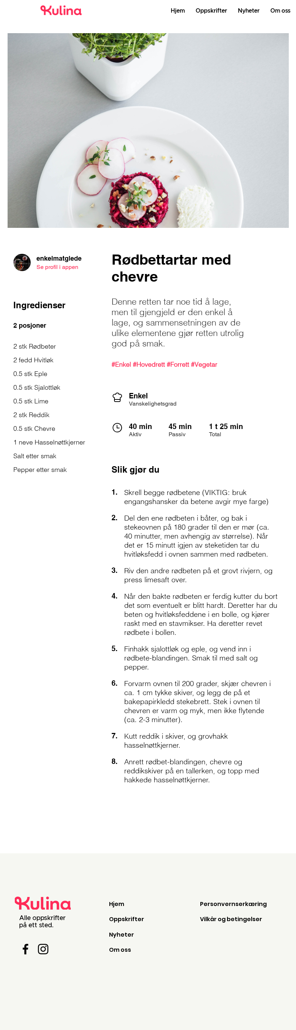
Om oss (120, 950)
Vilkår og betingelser (231, 919)
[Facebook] (25, 949)
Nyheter (121, 934)
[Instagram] (43, 949)
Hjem (116, 904)
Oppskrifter (126, 919)
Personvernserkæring (233, 904)
